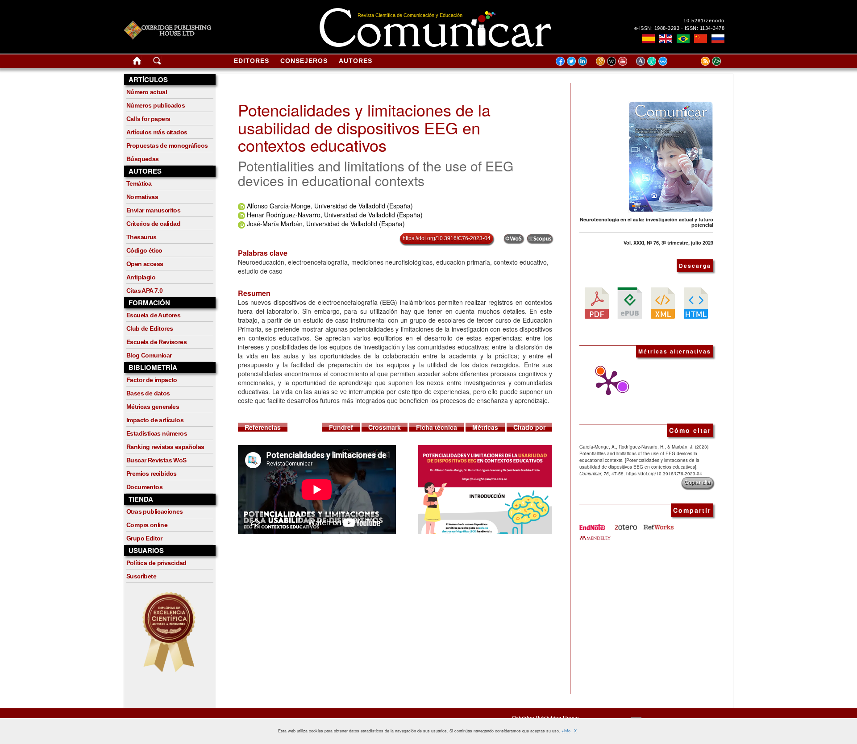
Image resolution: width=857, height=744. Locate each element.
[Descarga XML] (662, 302)
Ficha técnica (436, 427)
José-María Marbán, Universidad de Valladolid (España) (326, 223)
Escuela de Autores (153, 315)
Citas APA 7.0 (144, 290)
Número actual (146, 92)
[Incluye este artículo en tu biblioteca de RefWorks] (658, 523)
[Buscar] (157, 62)
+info (566, 731)
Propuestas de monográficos (167, 145)
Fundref (341, 427)
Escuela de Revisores (156, 341)
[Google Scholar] (601, 60)
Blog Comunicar (149, 355)
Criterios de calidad (153, 223)
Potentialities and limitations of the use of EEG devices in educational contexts (375, 173)
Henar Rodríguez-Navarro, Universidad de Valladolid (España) (335, 214)
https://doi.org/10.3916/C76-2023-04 (447, 238)
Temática (138, 183)
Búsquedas (142, 158)
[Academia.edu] (641, 60)
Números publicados (155, 105)
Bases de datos (148, 393)
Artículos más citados (156, 132)
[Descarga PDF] (596, 302)
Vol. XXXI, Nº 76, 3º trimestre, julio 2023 (668, 242)
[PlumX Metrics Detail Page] (606, 383)
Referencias (263, 427)
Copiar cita (697, 482)
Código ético (144, 250)
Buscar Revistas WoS (156, 460)
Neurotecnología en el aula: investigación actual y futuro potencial (646, 222)
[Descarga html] (695, 302)
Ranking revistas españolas (165, 446)
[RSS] (694, 60)
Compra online (146, 524)
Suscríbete (141, 576)
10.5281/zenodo (703, 20)
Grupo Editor (144, 538)
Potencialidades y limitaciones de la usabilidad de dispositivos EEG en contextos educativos (364, 127)
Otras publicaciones (154, 511)
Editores (251, 60)
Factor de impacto (151, 379)
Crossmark (384, 427)
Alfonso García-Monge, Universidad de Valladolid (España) (330, 205)
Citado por (529, 427)
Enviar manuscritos (153, 210)
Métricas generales (152, 406)
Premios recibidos (151, 473)
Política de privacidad (156, 562)
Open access (144, 263)
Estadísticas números (156, 433)
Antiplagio (140, 277)
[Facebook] (560, 60)
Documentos (144, 486)
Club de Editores (149, 328)
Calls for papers (148, 118)
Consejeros (304, 60)
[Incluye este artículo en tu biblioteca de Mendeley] (595, 534)
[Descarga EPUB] (629, 302)
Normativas (142, 196)
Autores (355, 60)
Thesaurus (141, 237)
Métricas (485, 427)
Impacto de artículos (154, 420)
